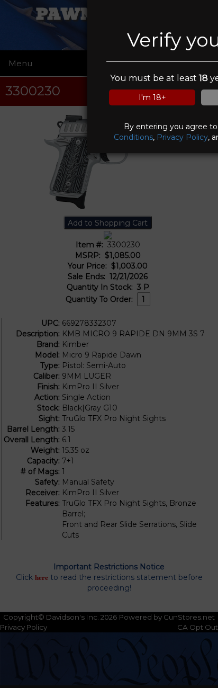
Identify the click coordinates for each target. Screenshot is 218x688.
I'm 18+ (152, 97)
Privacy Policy (182, 137)
